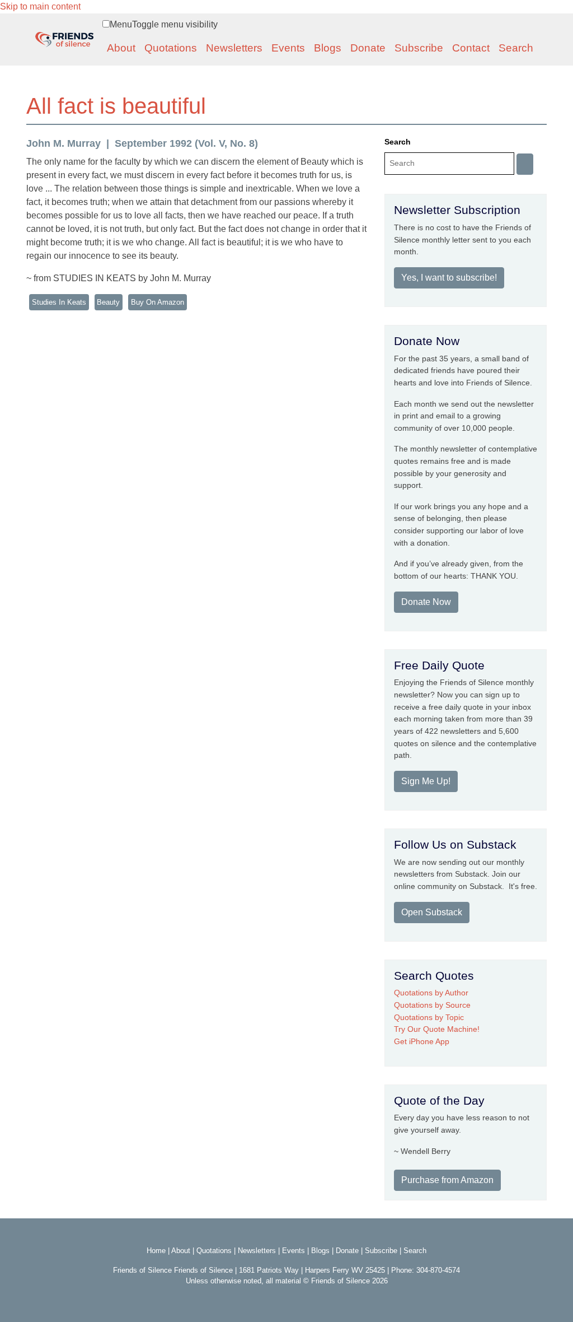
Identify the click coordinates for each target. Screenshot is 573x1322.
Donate (368, 48)
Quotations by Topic (429, 1017)
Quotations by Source (432, 1004)
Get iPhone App (421, 1041)
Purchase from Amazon (447, 1180)
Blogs (327, 48)
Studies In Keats (59, 302)
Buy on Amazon (157, 302)
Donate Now (426, 602)
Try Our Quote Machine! (437, 1029)
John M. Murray (63, 143)
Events (288, 48)
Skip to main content (40, 6)
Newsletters (234, 48)
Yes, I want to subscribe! (449, 277)
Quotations (170, 48)
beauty (108, 302)
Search (516, 48)
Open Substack (431, 912)
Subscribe (418, 48)
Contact (471, 48)
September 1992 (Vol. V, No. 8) (186, 143)
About (121, 48)
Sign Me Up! (425, 781)
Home (156, 1250)
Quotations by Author (431, 992)
